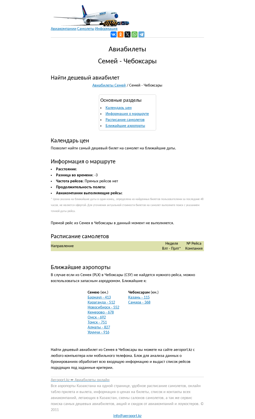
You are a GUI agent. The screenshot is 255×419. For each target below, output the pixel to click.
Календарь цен (119, 108)
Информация (106, 29)
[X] (127, 34)
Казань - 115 (139, 298)
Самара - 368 (139, 303)
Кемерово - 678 (101, 312)
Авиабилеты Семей (109, 86)
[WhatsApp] (134, 34)
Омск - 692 (97, 317)
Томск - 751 (97, 322)
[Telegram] (141, 34)
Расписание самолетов (125, 120)
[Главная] (90, 13)
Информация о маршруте (127, 114)
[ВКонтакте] (114, 34)
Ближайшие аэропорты (125, 126)
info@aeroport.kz (127, 416)
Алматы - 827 (99, 327)
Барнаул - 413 (99, 298)
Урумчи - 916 (98, 332)
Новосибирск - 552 (103, 308)
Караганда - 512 (101, 303)
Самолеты (85, 29)
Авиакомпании (63, 29)
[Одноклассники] (121, 34)
